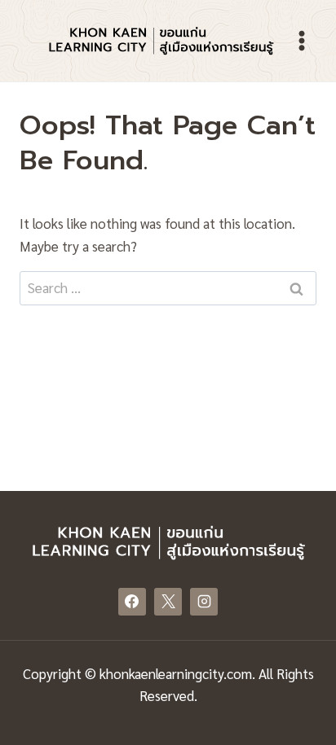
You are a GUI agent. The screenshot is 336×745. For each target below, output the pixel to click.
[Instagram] (204, 602)
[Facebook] (132, 602)
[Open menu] (301, 40)
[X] (168, 602)
